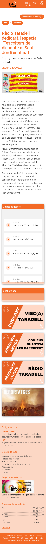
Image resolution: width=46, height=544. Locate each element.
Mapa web (6, 469)
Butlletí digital (8, 431)
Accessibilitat (7, 467)
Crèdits (5, 472)
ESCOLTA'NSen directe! (31, 4)
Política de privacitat (10, 459)
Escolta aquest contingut (32, 16)
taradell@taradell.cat (33, 538)
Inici (5, 23)
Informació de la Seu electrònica (16, 464)
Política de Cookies (10, 461)
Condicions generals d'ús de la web (17, 456)
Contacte (6, 527)
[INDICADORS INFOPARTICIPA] (18, 486)
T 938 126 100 (16, 538)
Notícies (17, 23)
